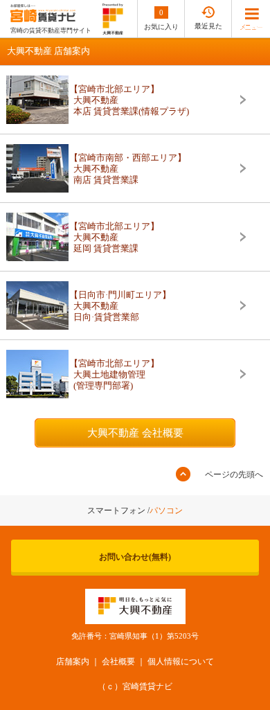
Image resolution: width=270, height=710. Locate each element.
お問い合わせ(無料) (135, 557)
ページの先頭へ (234, 474)
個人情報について (180, 661)
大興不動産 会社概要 (135, 432)
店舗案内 (72, 661)
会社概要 (118, 661)
